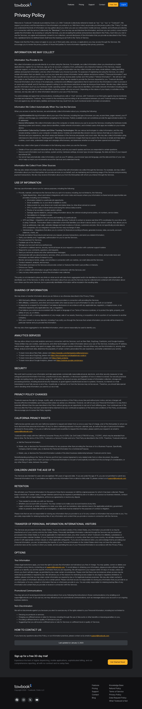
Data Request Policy (117, 698)
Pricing (81, 5)
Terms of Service (116, 691)
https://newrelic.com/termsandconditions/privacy (69, 353)
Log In (123, 5)
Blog (94, 698)
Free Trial (113, 5)
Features (71, 5)
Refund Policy (115, 688)
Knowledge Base (116, 685)
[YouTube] (36, 699)
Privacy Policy (115, 695)
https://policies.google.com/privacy (69, 360)
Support (91, 5)
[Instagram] (23, 699)
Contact (102, 5)
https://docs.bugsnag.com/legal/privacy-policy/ (68, 355)
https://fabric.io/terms (60, 358)
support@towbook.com (23, 431)
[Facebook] (16, 699)
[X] (30, 699)
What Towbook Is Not (118, 701)
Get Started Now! (117, 662)
